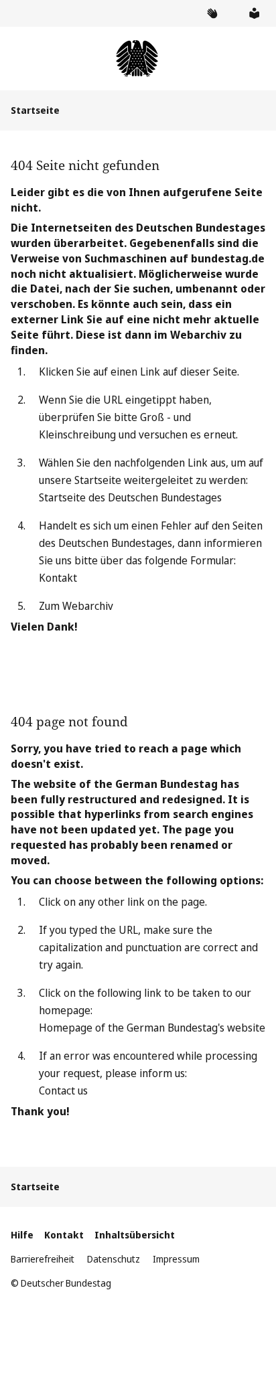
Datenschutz (113, 1258)
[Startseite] (137, 58)
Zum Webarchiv (76, 605)
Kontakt (58, 577)
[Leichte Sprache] (254, 13)
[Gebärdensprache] (211, 13)
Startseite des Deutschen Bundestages (130, 497)
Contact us (63, 1090)
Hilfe (22, 1234)
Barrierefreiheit (42, 1258)
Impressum (176, 1258)
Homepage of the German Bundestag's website (152, 1027)
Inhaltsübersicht (134, 1234)
